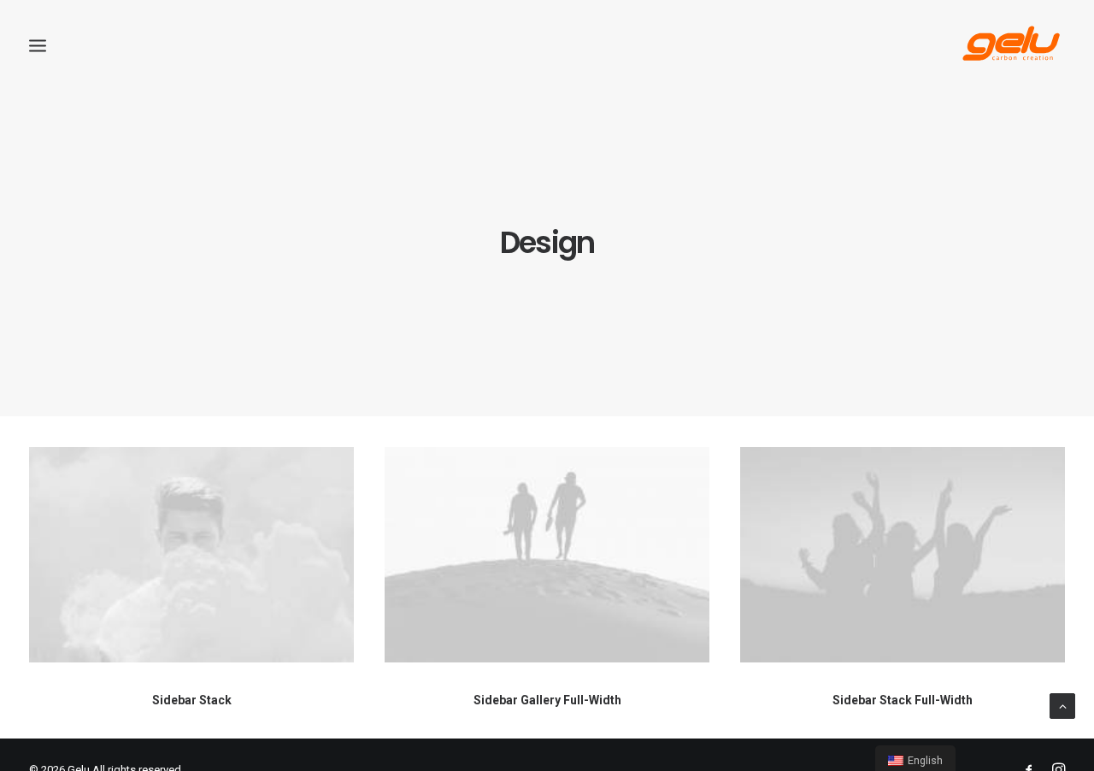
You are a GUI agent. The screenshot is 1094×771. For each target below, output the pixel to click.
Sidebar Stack (192, 700)
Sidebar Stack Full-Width (902, 700)
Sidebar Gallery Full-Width (547, 700)
